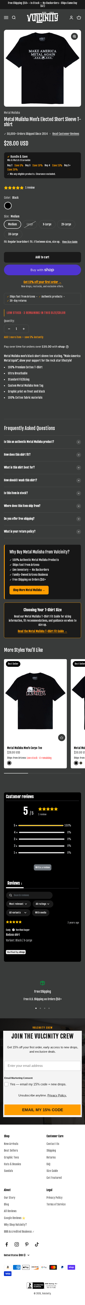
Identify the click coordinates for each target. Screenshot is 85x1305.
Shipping (51, 1150)
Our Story (9, 1197)
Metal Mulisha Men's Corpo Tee (24, 748)
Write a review (42, 867)
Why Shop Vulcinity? (15, 1224)
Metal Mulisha (12, 112)
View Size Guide (69, 241)
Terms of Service (56, 1204)
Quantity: (9, 321)
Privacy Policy (54, 1197)
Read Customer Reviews (65, 133)
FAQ (48, 1164)
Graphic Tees (11, 1157)
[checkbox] (40, 912)
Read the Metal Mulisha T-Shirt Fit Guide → (42, 631)
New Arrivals (11, 1143)
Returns (51, 1157)
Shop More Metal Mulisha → (29, 590)
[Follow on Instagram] (16, 1244)
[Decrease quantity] (9, 329)
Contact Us (52, 1143)
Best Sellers (11, 1150)
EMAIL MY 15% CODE (42, 1110)
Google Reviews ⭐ (14, 1218)
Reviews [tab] (15, 883)
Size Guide (52, 1171)
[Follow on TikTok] (37, 1244)
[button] (42, 825)
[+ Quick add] (61, 737)
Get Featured (54, 1177)
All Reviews (10, 1211)
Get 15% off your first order (42, 282)
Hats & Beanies (12, 1164)
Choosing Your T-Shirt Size (43, 610)
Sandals (8, 1171)
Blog (6, 1204)
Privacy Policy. (57, 1095)
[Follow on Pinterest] (26, 1244)
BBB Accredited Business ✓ (19, 1231)
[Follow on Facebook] (6, 1244)
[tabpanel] (42, 926)
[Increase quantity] (24, 329)
